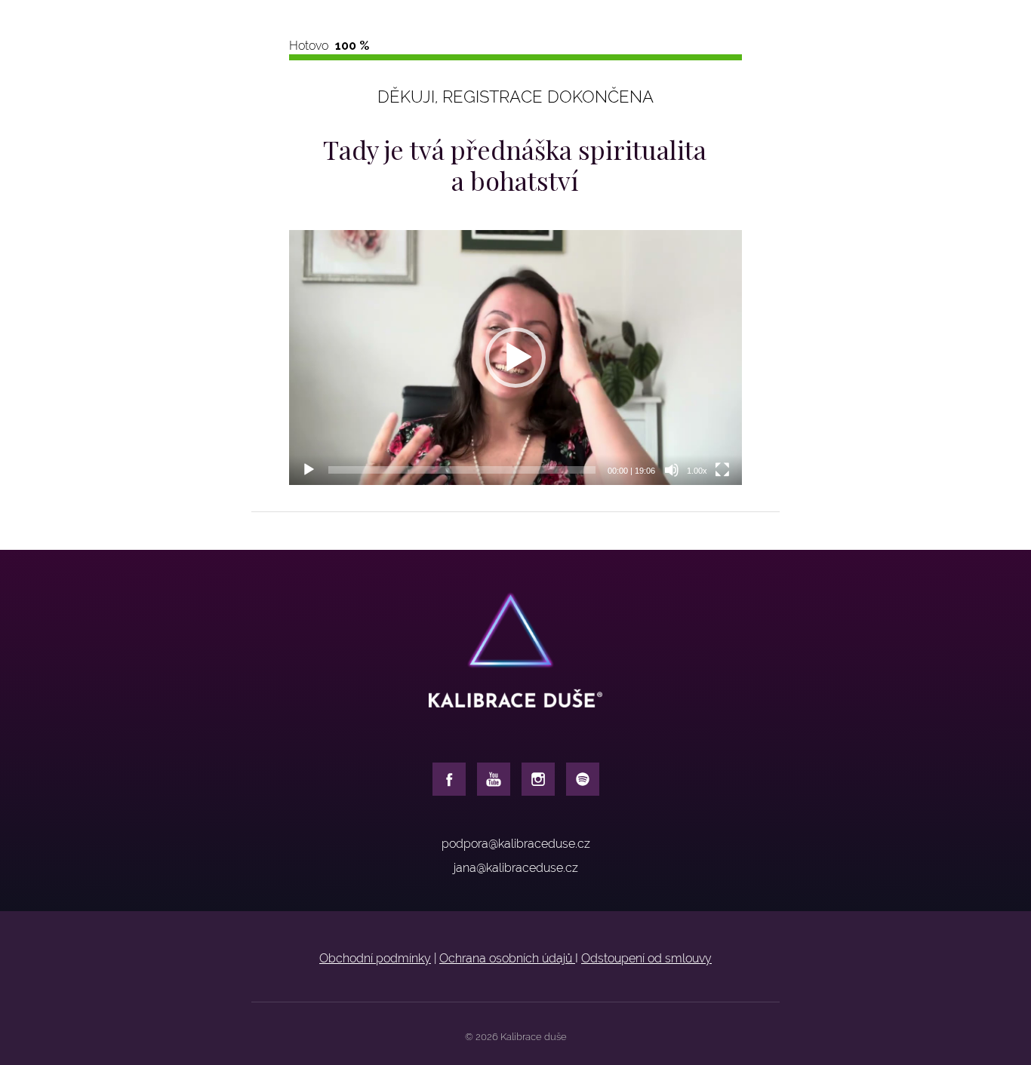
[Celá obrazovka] (722, 469)
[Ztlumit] (671, 469)
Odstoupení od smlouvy (646, 958)
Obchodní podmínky (375, 958)
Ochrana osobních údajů (507, 958)
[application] (515, 357)
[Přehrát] (308, 469)
